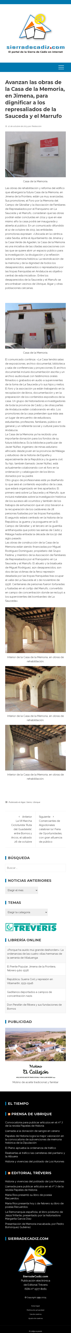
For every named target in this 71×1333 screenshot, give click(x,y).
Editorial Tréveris (31, 1173)
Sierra (29, 802)
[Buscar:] (35, 867)
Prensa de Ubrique (31, 1114)
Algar (23, 802)
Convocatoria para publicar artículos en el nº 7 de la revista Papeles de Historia (34, 1124)
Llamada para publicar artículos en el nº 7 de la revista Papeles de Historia (34, 1189)
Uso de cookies (36, 1315)
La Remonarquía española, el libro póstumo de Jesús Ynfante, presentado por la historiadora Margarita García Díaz (34, 1216)
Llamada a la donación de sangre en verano (32, 1131)
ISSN (27, 1289)
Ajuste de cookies (35, 1319)
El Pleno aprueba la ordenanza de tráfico (30, 1148)
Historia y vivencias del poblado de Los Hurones (34, 1162)
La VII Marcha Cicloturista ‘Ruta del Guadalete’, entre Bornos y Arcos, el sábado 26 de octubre (21, 829)
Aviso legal (35, 1307)
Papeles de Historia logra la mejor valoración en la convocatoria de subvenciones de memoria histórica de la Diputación (34, 1140)
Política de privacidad (35, 1311)
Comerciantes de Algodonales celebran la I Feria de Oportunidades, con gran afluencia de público (50, 829)
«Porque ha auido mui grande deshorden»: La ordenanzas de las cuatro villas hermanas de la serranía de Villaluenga (35, 953)
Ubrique (36, 802)
